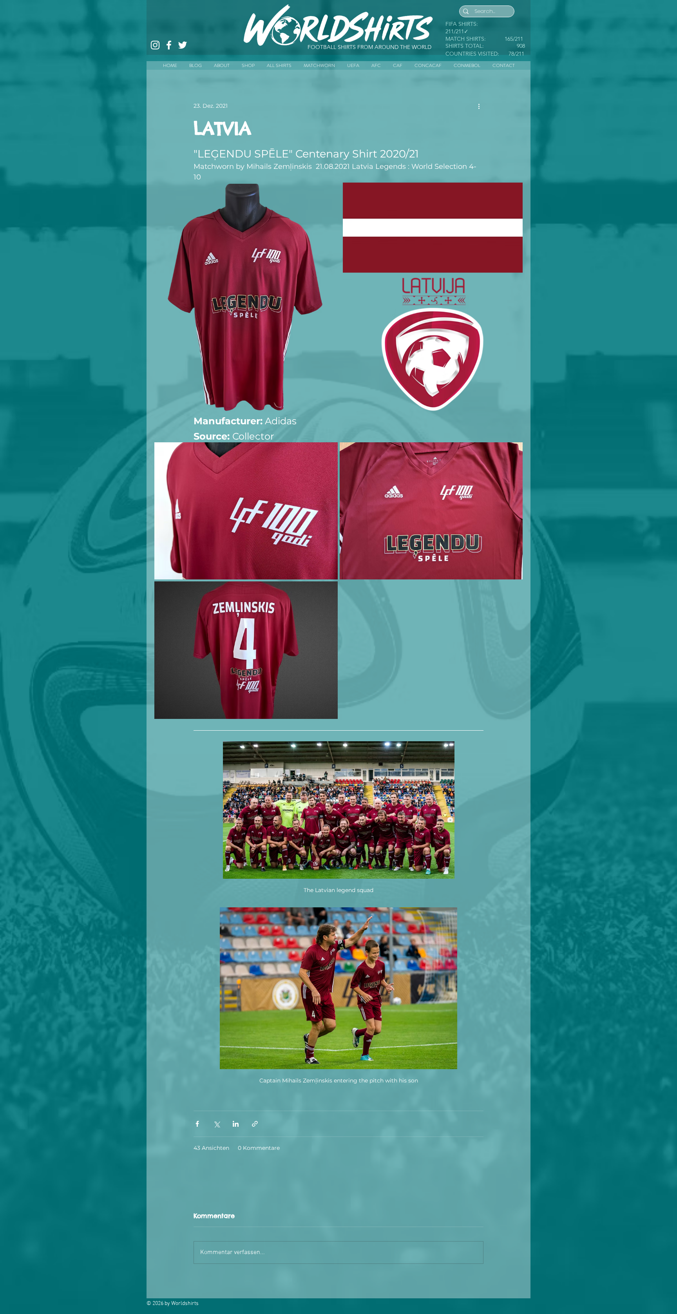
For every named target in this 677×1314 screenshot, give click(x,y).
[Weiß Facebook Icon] (169, 45)
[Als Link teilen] (255, 1124)
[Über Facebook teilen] (197, 1124)
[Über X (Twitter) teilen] (216, 1124)
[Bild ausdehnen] (244, 297)
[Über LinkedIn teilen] (235, 1124)
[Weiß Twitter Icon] (182, 45)
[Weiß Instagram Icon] (155, 45)
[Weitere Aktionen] (478, 105)
